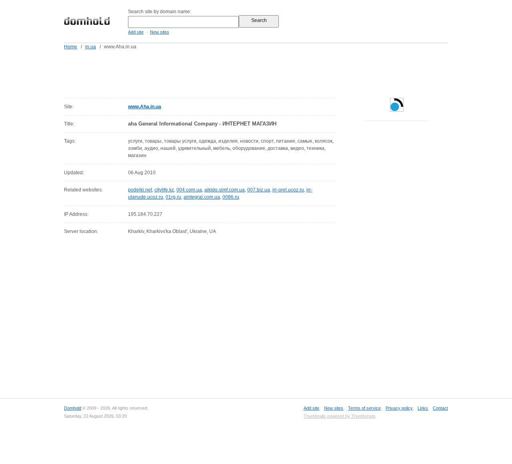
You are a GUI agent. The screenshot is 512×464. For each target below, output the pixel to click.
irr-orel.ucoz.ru (288, 190)
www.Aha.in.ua (144, 107)
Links (423, 408)
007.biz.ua (258, 190)
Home (70, 47)
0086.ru (230, 197)
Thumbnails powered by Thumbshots (340, 416)
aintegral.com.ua (202, 197)
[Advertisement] (271, 72)
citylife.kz (164, 190)
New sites (159, 32)
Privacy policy (399, 408)
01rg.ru (173, 197)
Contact (440, 408)
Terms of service (364, 408)
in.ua (90, 47)
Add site (136, 32)
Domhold (72, 408)
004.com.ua (189, 190)
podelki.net (140, 190)
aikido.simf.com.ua (224, 190)
